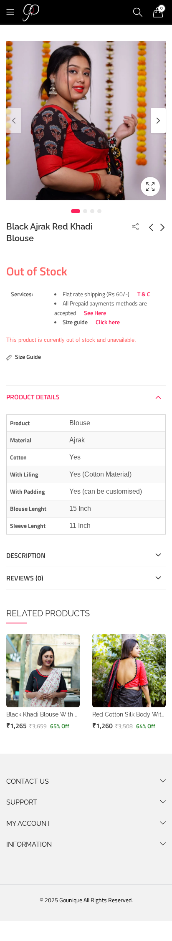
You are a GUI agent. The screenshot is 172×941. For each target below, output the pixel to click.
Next (158, 120)
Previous (13, 120)
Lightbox (150, 186)
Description (26, 555)
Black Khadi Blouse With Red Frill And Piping (67, 714)
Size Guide (28, 356)
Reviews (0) (24, 578)
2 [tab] (85, 211)
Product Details (33, 397)
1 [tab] (75, 211)
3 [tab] (92, 211)
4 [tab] (99, 211)
